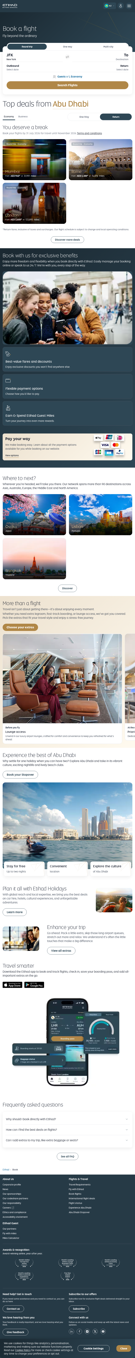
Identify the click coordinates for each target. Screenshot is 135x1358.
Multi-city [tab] (108, 46)
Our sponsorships (12, 1193)
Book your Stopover (20, 774)
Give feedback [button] (15, 1332)
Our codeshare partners (15, 1198)
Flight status (75, 1203)
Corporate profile (12, 1184)
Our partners (9, 1228)
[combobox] (91, 103)
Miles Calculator (11, 1238)
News (5, 1189)
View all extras (61, 951)
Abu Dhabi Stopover (79, 1212)
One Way (84, 116)
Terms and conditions (89, 133)
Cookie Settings (94, 1348)
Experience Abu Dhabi (80, 1207)
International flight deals (82, 1198)
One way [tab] (67, 46)
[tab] (35, 57)
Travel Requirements (80, 1184)
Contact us (13, 1309)
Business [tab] (23, 116)
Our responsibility (12, 1203)
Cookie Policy (23, 1350)
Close (123, 1348)
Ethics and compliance (14, 1212)
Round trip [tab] (27, 46)
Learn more (15, 912)
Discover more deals (67, 239)
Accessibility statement (15, 1216)
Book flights (75, 1193)
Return (115, 116)
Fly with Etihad (76, 1189)
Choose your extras (20, 627)
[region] (67, 1348)
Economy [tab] (9, 116)
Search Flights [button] (67, 85)
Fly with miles (9, 1233)
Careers (7, 1207)
